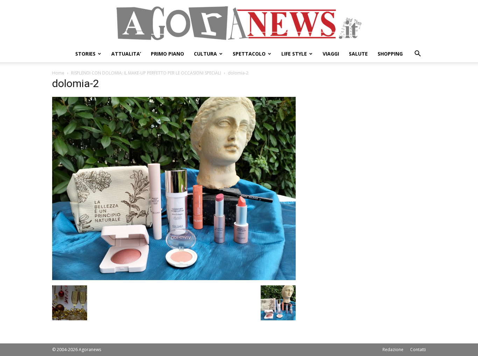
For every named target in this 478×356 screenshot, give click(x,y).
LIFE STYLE (294, 53)
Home (58, 73)
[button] (417, 54)
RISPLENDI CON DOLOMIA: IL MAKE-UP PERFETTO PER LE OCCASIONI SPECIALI (146, 73)
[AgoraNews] (239, 23)
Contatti (418, 350)
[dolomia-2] (174, 278)
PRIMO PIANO (167, 53)
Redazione (392, 350)
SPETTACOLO (249, 53)
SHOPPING (390, 53)
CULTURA (205, 53)
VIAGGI (331, 53)
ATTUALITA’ (126, 53)
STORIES (85, 53)
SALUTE (358, 53)
